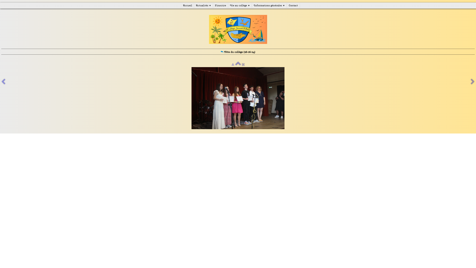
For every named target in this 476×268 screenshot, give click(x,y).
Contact (293, 5)
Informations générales (269, 5)
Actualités (203, 5)
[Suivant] (473, 82)
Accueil (187, 5)
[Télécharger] (233, 64)
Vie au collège (240, 5)
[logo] (238, 29)
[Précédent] (3, 82)
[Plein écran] (243, 64)
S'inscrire (220, 5)
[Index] (238, 64)
